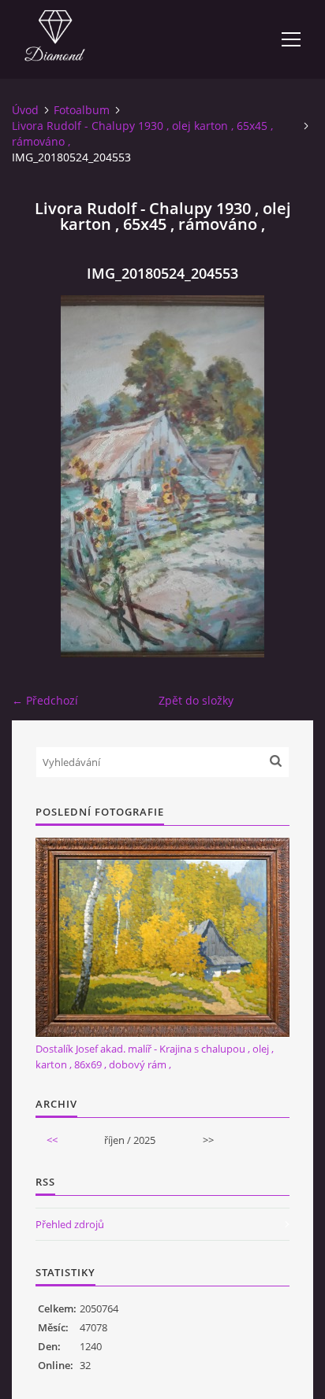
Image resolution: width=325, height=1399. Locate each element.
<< (52, 1140)
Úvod (25, 109)
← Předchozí (45, 700)
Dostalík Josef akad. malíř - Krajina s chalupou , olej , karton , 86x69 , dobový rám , (154, 1056)
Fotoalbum (82, 109)
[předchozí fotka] (37, 476)
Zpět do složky (196, 700)
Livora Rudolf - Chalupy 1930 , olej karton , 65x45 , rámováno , (142, 133)
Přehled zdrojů (69, 1224)
